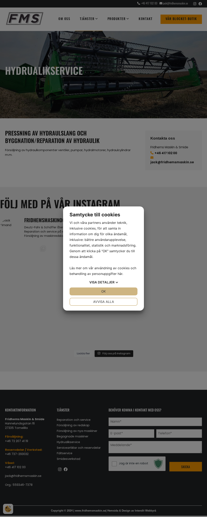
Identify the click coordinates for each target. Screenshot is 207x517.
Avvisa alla (103, 302)
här (120, 274)
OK (103, 291)
